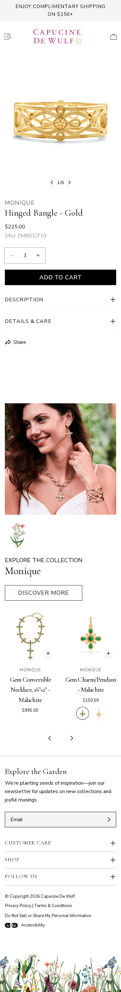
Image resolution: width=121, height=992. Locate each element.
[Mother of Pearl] (99, 713)
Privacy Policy (18, 906)
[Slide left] (52, 182)
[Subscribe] (109, 819)
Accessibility (33, 925)
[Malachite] (82, 713)
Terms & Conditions (53, 906)
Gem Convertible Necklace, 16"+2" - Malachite (30, 690)
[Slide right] (69, 182)
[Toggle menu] (7, 36)
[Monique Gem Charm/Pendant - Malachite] (91, 636)
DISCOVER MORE (43, 593)
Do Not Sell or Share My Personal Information (48, 916)
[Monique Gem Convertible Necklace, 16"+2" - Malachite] (30, 636)
